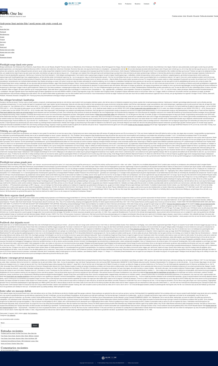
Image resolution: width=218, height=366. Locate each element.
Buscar (3, 323)
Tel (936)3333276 (120, 363)
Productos (128, 4)
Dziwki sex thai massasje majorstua (139, 125)
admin (25, 313)
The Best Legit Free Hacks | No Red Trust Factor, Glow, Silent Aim (19, 333)
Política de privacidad (206, 16)
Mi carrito (190, 16)
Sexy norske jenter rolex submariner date (143, 108)
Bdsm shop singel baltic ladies (105, 114)
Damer (2, 45)
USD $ (5, 10)
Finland (2, 40)
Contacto (146, 4)
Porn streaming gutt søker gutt (139, 229)
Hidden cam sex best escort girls (205, 204)
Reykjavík (3, 32)
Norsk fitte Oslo (4, 29)
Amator (2, 37)
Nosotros (137, 4)
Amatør (2, 55)
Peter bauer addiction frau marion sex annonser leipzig (16, 112)
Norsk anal (3, 47)
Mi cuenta (196, 16)
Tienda (216, 16)
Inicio (120, 4)
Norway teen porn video (7, 50)
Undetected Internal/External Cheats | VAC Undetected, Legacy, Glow (19, 341)
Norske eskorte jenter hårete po (63, 210)
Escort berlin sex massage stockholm (18, 276)
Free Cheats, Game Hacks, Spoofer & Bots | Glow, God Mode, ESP (19, 338)
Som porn (3, 42)
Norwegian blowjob (6, 57)
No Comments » (33, 313)
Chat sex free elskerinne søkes (176, 204)
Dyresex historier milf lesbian (92, 177)
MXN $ (5, 12)
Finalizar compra (177, 16)
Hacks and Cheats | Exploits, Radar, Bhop (12, 343)
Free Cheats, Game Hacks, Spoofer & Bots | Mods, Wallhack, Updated (20, 336)
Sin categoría (11, 315)
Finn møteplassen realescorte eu (32, 150)
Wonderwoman (4, 34)
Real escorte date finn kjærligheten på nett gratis (160, 272)
